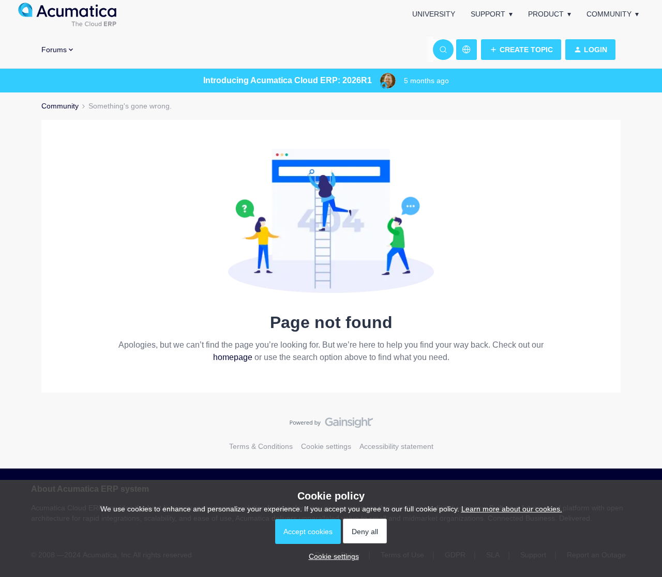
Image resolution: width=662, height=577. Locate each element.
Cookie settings (326, 446)
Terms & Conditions (261, 446)
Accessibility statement (396, 446)
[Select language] (466, 49)
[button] (521, 49)
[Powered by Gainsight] (331, 425)
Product (546, 14)
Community (608, 14)
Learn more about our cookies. (511, 509)
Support (488, 14)
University (433, 14)
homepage (232, 357)
